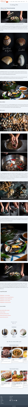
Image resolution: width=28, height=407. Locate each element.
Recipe (1, 397)
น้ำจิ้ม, (10, 341)
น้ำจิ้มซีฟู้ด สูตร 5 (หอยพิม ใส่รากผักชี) (5, 302)
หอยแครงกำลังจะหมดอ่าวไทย (4, 317)
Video (1, 401)
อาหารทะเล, (14, 341)
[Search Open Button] (26, 1)
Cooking (2, 399)
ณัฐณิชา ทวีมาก (5, 9)
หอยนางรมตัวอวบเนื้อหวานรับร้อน (4, 310)
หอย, (12, 341)
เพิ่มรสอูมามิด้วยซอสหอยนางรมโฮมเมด (5, 315)
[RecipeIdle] (8, 2)
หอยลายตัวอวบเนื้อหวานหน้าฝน (4, 313)
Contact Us (11, 399)
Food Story (2, 400)
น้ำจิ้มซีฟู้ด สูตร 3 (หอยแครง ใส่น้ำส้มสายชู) (6, 299)
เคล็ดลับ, (17, 341)
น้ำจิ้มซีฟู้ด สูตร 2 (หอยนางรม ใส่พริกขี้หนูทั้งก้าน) (7, 297)
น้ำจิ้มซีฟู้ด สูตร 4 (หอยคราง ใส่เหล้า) (5, 300)
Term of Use (11, 396)
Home (1, 396)
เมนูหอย (20, 341)
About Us (11, 397)
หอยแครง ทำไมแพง (2, 312)
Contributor (2, 403)
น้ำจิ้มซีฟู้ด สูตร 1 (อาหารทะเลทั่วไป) (5, 295)
